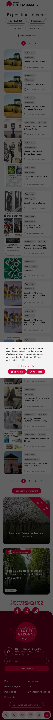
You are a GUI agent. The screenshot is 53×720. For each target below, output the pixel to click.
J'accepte (37, 371)
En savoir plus (28, 365)
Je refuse (18, 371)
